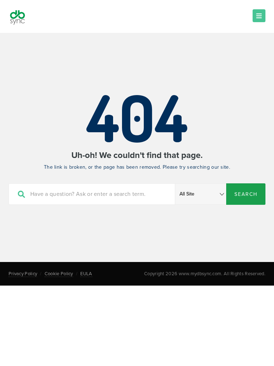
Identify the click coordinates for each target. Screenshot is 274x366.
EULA (86, 274)
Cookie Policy (59, 274)
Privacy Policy (23, 274)
